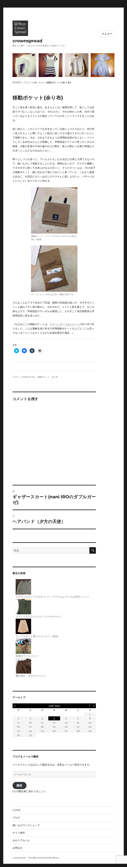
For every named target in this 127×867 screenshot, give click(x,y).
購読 (19, 785)
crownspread (27, 40)
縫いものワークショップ (26, 825)
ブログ (16, 817)
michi (15, 377)
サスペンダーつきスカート (64, 324)
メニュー (107, 33)
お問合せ (17, 847)
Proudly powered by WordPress (43, 858)
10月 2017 (54, 705)
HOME (17, 810)
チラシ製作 (19, 832)
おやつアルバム (21, 840)
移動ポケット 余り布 (48, 377)
